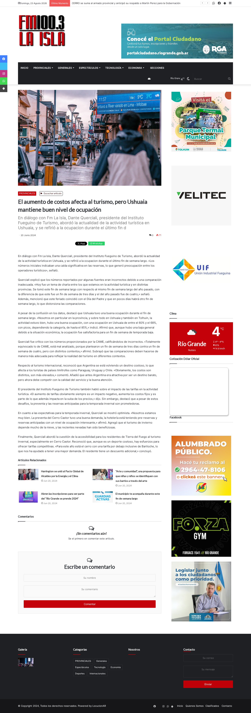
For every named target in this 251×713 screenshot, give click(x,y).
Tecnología (113, 67)
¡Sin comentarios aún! (91, 533)
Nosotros (134, 649)
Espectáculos (88, 67)
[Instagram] (3, 73)
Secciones (157, 67)
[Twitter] (3, 66)
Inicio (24, 67)
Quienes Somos (195, 705)
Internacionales (97, 673)
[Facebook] (3, 59)
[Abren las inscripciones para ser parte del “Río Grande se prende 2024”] (28, 497)
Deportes (80, 673)
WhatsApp (97, 243)
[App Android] (3, 88)
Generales (65, 67)
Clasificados (212, 705)
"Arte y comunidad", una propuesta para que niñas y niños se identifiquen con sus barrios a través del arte (138, 476)
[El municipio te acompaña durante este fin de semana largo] (103, 497)
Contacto (189, 649)
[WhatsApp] (3, 81)
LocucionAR (99, 705)
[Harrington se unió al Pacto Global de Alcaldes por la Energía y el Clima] (28, 474)
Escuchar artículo (52, 193)
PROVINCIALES (42, 67)
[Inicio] (42, 30)
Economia (135, 67)
